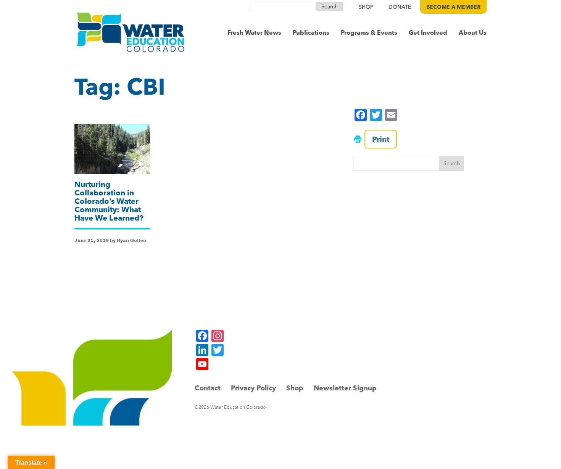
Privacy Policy (253, 388)
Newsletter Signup (345, 388)
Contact (208, 388)
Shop (294, 388)
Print (380, 139)
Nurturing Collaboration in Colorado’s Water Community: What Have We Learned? (108, 200)
